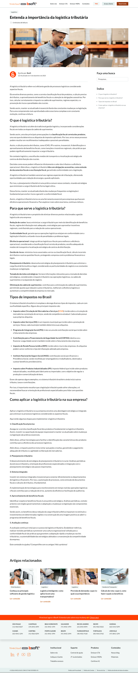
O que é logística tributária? (107, 94)
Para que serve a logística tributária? (110, 98)
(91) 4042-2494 (66, 632)
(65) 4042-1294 (17, 632)
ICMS (61, 311)
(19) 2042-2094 (34, 625)
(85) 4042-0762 (98, 632)
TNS (96, 4)
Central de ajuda (77, 653)
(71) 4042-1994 (66, 625)
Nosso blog (115, 653)
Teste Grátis (122, 4)
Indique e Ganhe (56, 657)
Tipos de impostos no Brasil (107, 101)
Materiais (114, 657)
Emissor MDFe (75, 4)
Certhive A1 (95, 661)
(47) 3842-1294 (114, 632)
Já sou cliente (108, 4)
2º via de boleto (76, 657)
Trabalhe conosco (56, 661)
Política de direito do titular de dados (118, 670)
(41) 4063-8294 (34, 632)
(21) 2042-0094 (83, 625)
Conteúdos (85, 4)
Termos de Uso (101, 670)
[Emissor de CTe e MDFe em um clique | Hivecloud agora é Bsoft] (23, 3)
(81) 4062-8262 (98, 625)
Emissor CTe (63, 4)
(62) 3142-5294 (114, 625)
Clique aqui (94, 617)
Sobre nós (53, 4)
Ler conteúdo (15, 599)
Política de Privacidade (74, 670)
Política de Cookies (89, 670)
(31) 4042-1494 (51, 625)
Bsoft (29, 73)
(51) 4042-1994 (50, 632)
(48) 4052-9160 (83, 632)
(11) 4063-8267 (17, 625)
